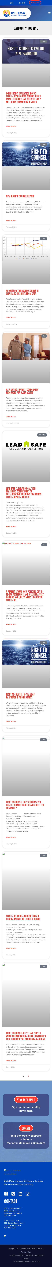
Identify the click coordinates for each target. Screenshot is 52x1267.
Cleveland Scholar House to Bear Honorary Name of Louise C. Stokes (23, 917)
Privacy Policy (26, 1252)
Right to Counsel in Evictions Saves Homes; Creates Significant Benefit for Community (25, 805)
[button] (12, 2)
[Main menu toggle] (49, 13)
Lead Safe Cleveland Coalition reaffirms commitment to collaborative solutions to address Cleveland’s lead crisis (23, 493)
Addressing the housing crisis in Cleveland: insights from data (22, 292)
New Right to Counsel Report (20, 196)
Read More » (11, 126)
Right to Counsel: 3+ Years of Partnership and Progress (20, 696)
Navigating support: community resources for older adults (22, 391)
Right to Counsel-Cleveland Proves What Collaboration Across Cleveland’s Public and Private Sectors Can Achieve (26, 1035)
